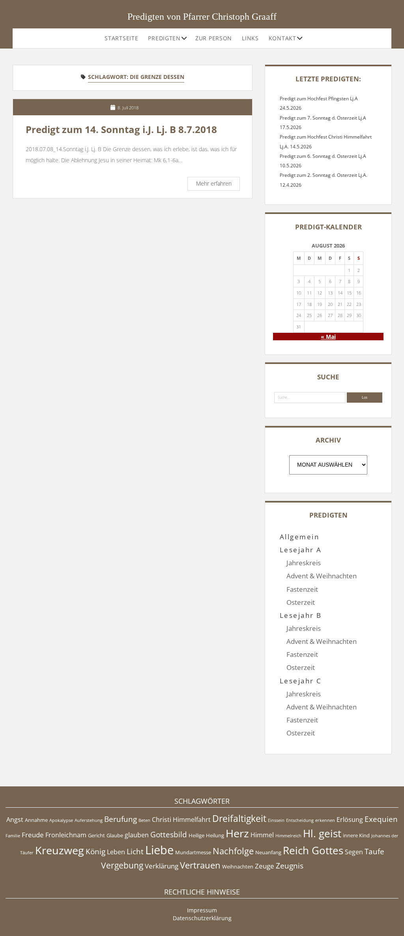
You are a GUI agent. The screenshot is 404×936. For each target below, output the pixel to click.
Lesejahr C (301, 680)
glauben (137, 835)
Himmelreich (288, 835)
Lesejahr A (301, 549)
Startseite (121, 38)
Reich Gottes (313, 850)
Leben (116, 852)
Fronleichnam (65, 835)
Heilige (196, 835)
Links (250, 38)
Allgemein (299, 536)
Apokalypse (61, 820)
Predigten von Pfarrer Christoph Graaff (202, 16)
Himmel (262, 835)
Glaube (115, 835)
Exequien (381, 819)
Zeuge (264, 865)
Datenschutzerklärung (202, 918)
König (95, 851)
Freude (33, 834)
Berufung (120, 819)
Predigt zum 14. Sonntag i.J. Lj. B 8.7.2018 (121, 129)
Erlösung (350, 819)
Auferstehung (89, 820)
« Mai (328, 336)
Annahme (36, 819)
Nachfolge (233, 851)
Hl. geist (322, 833)
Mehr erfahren (217, 184)
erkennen (325, 820)
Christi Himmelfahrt (181, 819)
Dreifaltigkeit (239, 818)
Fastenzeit (302, 589)
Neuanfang (268, 852)
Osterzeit (300, 602)
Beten (144, 820)
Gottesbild (168, 834)
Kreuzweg (59, 850)
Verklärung (161, 865)
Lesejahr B (301, 615)
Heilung (215, 835)
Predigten (164, 38)
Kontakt (282, 38)
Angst (14, 819)
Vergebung (122, 865)
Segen (354, 852)
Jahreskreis (303, 562)
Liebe (159, 850)
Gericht (96, 835)
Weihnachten (237, 866)
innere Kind (356, 835)
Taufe (374, 851)
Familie (13, 835)
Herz (237, 833)
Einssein (276, 820)
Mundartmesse (193, 852)
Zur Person (213, 38)
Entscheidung (300, 820)
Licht (135, 851)
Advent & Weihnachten (321, 575)
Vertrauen (200, 865)
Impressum (202, 910)
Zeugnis (289, 866)
